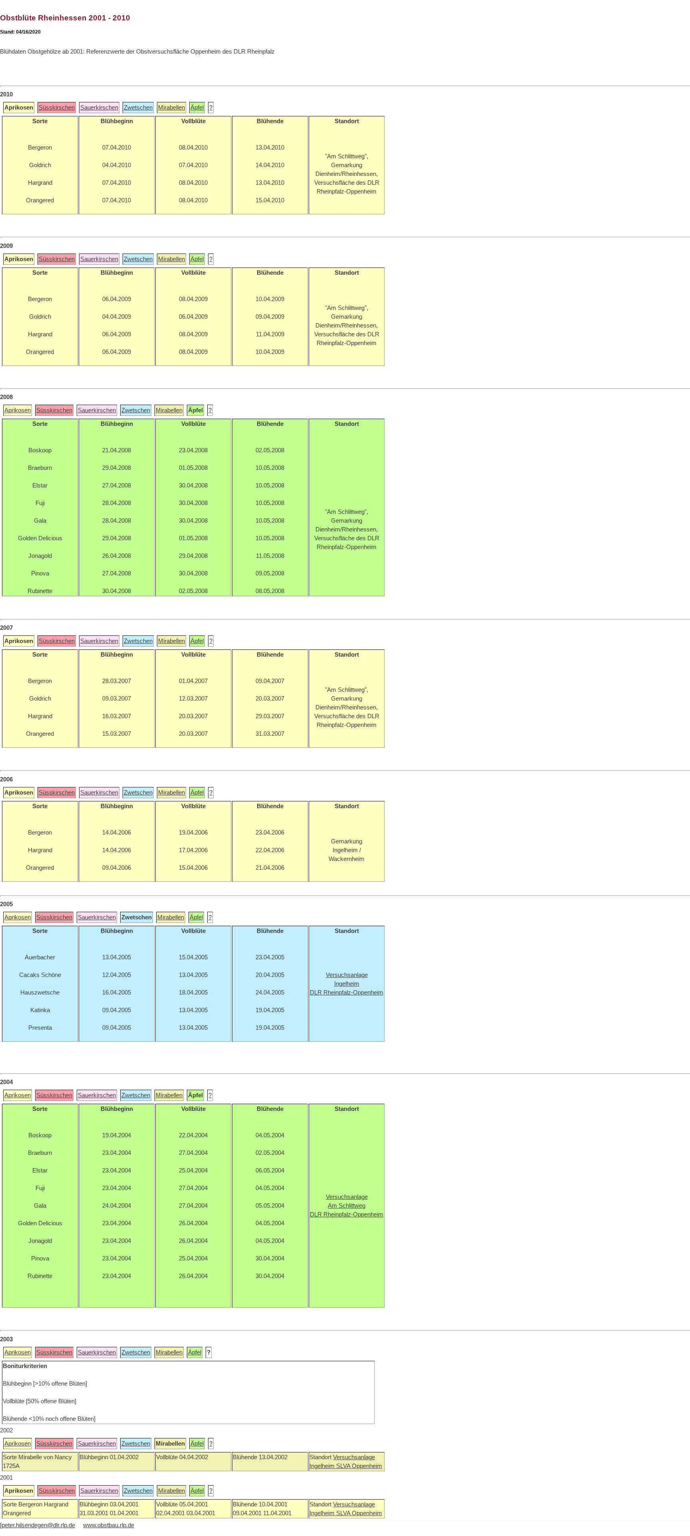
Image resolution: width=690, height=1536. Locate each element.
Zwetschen (138, 107)
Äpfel (197, 107)
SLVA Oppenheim (359, 1466)
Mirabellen (171, 107)
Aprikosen (17, 410)
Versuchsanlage (354, 1457)
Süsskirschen (57, 107)
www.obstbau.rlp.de (108, 1525)
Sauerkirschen (99, 107)
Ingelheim (322, 1466)
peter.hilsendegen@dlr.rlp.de (38, 1525)
